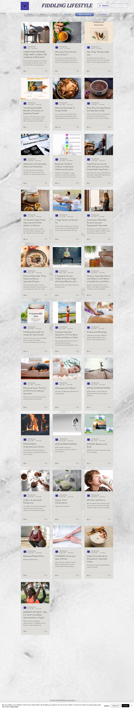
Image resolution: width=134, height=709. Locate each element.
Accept (125, 706)
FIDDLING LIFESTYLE (67, 4)
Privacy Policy (14, 707)
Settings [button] (106, 706)
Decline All (115, 706)
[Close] (131, 705)
